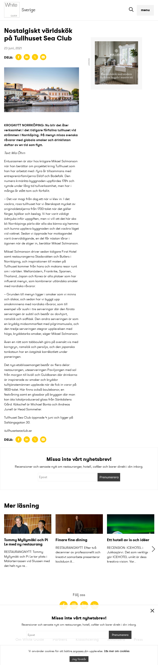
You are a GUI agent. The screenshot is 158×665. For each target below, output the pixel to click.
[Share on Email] (43, 57)
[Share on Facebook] (18, 57)
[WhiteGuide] (13, 10)
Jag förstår (79, 659)
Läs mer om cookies (116, 651)
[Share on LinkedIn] (27, 57)
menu (145, 10)
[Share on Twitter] (35, 57)
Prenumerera (109, 477)
